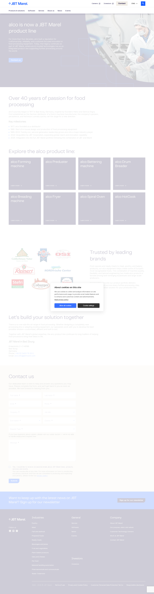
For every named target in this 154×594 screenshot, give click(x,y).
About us (50, 11)
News (60, 11)
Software (31, 11)
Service (41, 11)
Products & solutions (17, 11)
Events (68, 11)
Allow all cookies (65, 306)
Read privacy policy (61, 299)
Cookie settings (88, 306)
